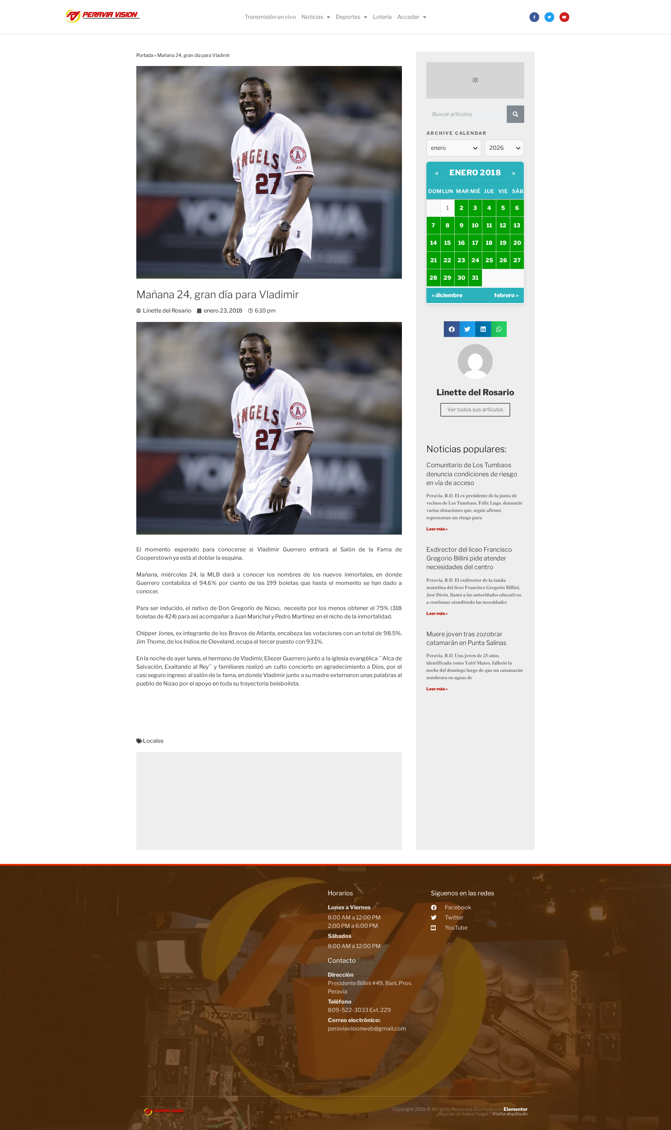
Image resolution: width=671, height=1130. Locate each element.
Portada (144, 55)
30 (461, 277)
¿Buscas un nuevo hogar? (482, 1113)
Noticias (312, 17)
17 (475, 243)
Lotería (382, 17)
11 (489, 225)
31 (475, 277)
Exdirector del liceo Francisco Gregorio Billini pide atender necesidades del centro (469, 558)
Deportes (348, 17)
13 (517, 225)
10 (475, 225)
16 (461, 243)
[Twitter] (549, 17)
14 (433, 243)
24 (475, 260)
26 (503, 260)
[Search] (515, 114)
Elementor (516, 1109)
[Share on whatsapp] (499, 329)
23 (461, 260)
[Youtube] (564, 17)
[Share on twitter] (467, 329)
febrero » (506, 295)
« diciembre (447, 295)
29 (447, 277)
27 (517, 260)
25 (489, 260)
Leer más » (437, 528)
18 (489, 243)
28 (433, 277)
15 (447, 243)
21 (433, 260)
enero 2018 (475, 172)
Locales (153, 741)
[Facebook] (534, 17)
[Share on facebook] (452, 329)
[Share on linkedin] (483, 329)
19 (503, 243)
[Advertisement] (269, 801)
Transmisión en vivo (270, 17)
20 (517, 243)
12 (503, 225)
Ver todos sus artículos (475, 409)
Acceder (408, 17)
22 (447, 260)
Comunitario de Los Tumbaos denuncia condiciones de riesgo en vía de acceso (471, 473)
